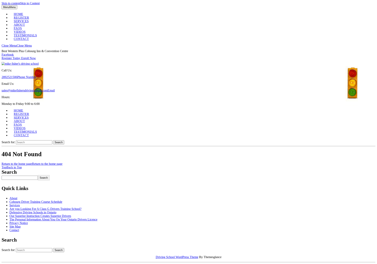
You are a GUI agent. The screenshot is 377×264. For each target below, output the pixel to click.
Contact (21, 39)
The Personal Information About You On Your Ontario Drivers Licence (53, 219)
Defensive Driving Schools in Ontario (32, 212)
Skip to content (21, 3)
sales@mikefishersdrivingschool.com (28, 90)
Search (9, 172)
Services (14, 205)
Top (12, 167)
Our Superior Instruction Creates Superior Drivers (40, 216)
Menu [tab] (9, 7)
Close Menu (17, 45)
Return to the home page (32, 163)
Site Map (15, 226)
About (13, 198)
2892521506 (19, 77)
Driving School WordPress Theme (177, 257)
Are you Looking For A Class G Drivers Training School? (45, 208)
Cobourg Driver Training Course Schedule (35, 201)
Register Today (19, 58)
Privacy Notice (18, 223)
